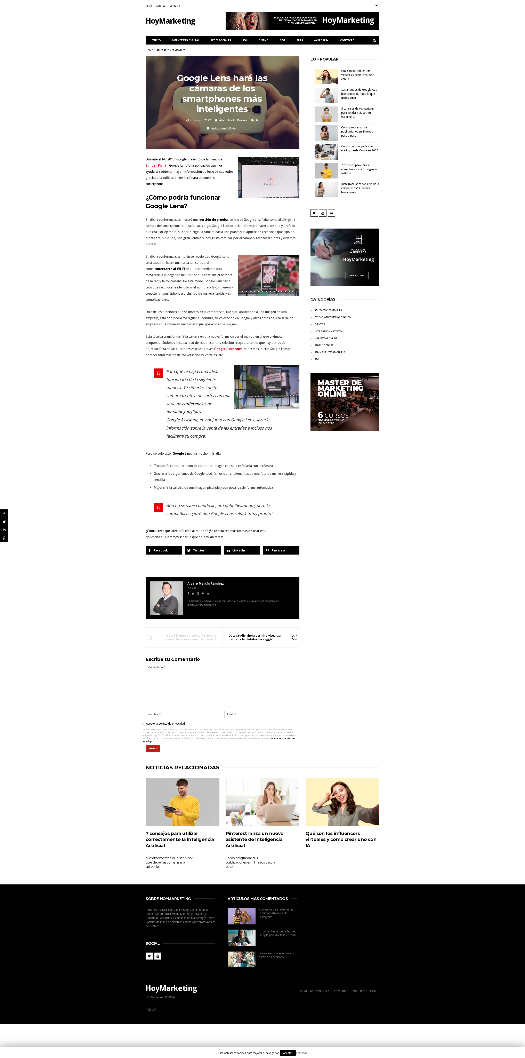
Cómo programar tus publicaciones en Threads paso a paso (357, 131)
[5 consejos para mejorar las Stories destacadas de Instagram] (242, 916)
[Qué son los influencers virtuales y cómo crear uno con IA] (342, 802)
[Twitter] (376, 5)
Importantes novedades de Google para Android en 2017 (278, 933)
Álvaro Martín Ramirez (233, 120)
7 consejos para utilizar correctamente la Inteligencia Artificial (359, 169)
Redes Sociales (221, 40)
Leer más (301, 1053)
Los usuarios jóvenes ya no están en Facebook (276, 955)
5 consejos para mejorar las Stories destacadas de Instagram (276, 913)
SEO (244, 40)
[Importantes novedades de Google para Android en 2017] (242, 938)
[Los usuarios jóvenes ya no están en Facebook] (242, 959)
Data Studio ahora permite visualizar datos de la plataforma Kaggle (255, 637)
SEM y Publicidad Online (330, 352)
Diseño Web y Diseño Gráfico (333, 317)
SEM (282, 40)
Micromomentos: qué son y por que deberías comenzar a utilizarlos (169, 862)
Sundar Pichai (157, 165)
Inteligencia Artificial (329, 331)
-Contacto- (347, 40)
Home (149, 50)
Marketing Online (326, 338)
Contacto (174, 5)
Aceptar (287, 1053)
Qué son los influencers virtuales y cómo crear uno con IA (357, 75)
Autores (160, 5)
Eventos (320, 324)
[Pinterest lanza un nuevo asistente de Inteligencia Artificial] (262, 802)
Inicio (149, 5)
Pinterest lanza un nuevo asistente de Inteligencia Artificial (255, 839)
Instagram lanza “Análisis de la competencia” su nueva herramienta (360, 188)
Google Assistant (228, 349)
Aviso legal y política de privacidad (323, 991)
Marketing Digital (185, 40)
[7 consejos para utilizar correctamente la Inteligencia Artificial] (182, 802)
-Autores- (321, 40)
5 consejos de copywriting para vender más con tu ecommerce (357, 112)
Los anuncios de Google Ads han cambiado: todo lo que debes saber (359, 94)
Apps (300, 40)
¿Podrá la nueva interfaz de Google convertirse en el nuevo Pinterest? (190, 637)
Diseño (263, 40)
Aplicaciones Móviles (224, 128)
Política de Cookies (366, 991)
